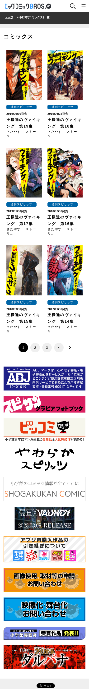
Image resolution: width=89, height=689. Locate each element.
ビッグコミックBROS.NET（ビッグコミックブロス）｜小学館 (28, 6)
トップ (9, 17)
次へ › (68, 347)
